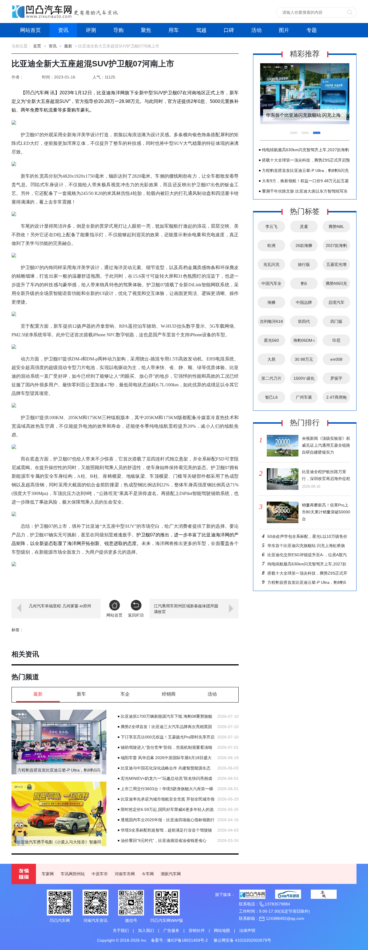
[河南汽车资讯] (288, 894)
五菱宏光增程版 (336, 266)
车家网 (48, 874)
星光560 (271, 340)
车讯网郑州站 (73, 874)
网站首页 (30, 30)
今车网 (148, 874)
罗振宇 (336, 378)
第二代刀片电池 (271, 380)
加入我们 (146, 930)
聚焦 (146, 30)
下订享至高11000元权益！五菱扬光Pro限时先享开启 (167, 737)
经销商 (169, 694)
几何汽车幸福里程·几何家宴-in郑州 (60, 606)
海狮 (271, 302)
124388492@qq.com (284, 918)
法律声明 (247, 930)
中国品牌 (304, 302)
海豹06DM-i (304, 340)
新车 (81, 694)
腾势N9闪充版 (336, 285)
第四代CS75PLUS (304, 323)
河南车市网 (125, 874)
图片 (284, 30)
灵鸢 (304, 226)
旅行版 (304, 264)
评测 (91, 30)
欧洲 (271, 245)
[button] (235, 581)
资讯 (63, 30)
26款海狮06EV (304, 247)
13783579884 (277, 904)
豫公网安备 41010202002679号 (242, 940)
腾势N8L (336, 226)
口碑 (229, 30)
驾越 (201, 30)
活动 (256, 30)
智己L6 (271, 397)
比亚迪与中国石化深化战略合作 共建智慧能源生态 (165, 768)
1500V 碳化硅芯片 (304, 380)
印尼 (336, 340)
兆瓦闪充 (271, 264)
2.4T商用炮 (336, 397)
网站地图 (222, 930)
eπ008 (336, 359)
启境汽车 (336, 302)
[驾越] (323, 894)
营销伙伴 (197, 930)
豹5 (304, 283)
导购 (118, 30)
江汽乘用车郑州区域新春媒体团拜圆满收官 (186, 609)
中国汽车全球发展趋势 (271, 285)
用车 (173, 30)
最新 (68, 46)
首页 (37, 46)
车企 (125, 694)
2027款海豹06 (336, 247)
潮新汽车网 (171, 874)
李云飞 (271, 226)
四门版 (336, 321)
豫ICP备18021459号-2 (187, 940)
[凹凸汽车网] (252, 894)
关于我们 (121, 930)
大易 (271, 359)
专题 (311, 30)
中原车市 (100, 874)
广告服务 (171, 930)
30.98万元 (304, 359)
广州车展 (304, 397)
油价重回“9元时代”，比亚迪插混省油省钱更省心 (163, 840)
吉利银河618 (271, 321)
